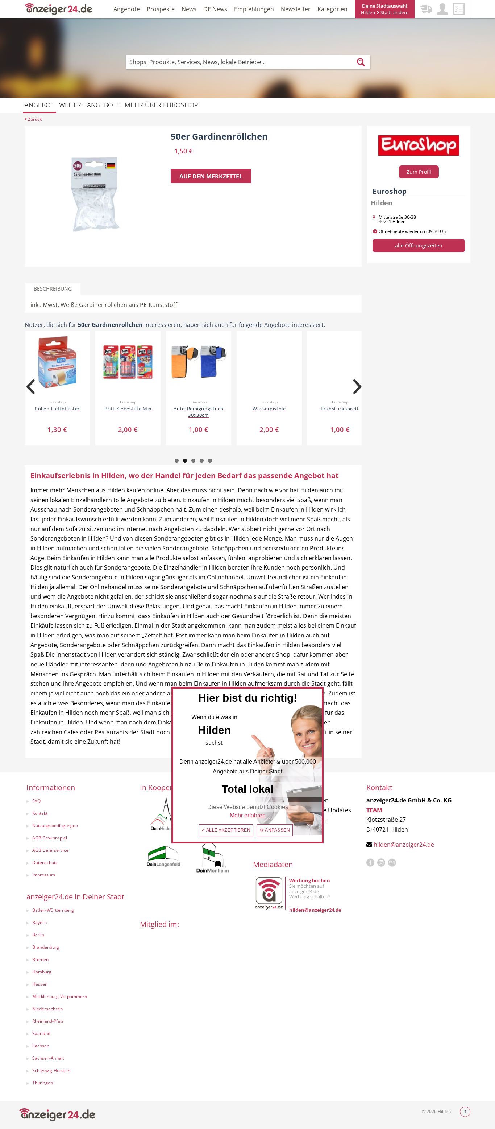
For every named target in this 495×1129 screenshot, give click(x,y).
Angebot (39, 104)
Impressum (43, 875)
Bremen (40, 959)
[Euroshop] (418, 145)
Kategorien (332, 9)
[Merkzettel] (458, 9)
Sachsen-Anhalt (48, 1058)
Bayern (39, 922)
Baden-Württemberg (53, 910)
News (189, 9)
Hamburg (41, 972)
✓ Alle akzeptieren (226, 830)
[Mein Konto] (442, 9)
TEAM (374, 810)
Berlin (38, 935)
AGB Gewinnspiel (49, 838)
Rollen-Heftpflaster (57, 408)
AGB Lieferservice (50, 850)
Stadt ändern (394, 12)
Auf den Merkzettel (210, 176)
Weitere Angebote (89, 104)
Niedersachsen (47, 1009)
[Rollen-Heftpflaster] (57, 362)
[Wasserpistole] (269, 362)
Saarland (41, 1033)
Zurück (34, 119)
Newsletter (296, 9)
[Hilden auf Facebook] (370, 862)
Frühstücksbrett (340, 408)
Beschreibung (53, 288)
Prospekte (161, 9)
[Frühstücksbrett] (340, 362)
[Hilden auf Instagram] (381, 862)
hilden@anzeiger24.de (404, 845)
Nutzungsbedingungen (55, 825)
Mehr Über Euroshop (161, 104)
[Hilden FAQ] (392, 862)
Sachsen (40, 1046)
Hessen (39, 984)
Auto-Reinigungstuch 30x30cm (198, 411)
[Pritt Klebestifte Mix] (128, 362)
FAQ (36, 801)
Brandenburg (45, 947)
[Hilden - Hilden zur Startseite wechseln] (59, 8)
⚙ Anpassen (275, 830)
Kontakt (39, 813)
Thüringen (42, 1083)
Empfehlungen (254, 9)
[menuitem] (75, 802)
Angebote (126, 9)
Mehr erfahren (248, 815)
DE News (215, 9)
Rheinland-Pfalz (47, 1021)
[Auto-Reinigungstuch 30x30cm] (199, 362)
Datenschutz (45, 862)
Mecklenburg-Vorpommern (59, 996)
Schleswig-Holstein (51, 1070)
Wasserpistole (269, 408)
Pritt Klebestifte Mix (127, 408)
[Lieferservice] (426, 9)
